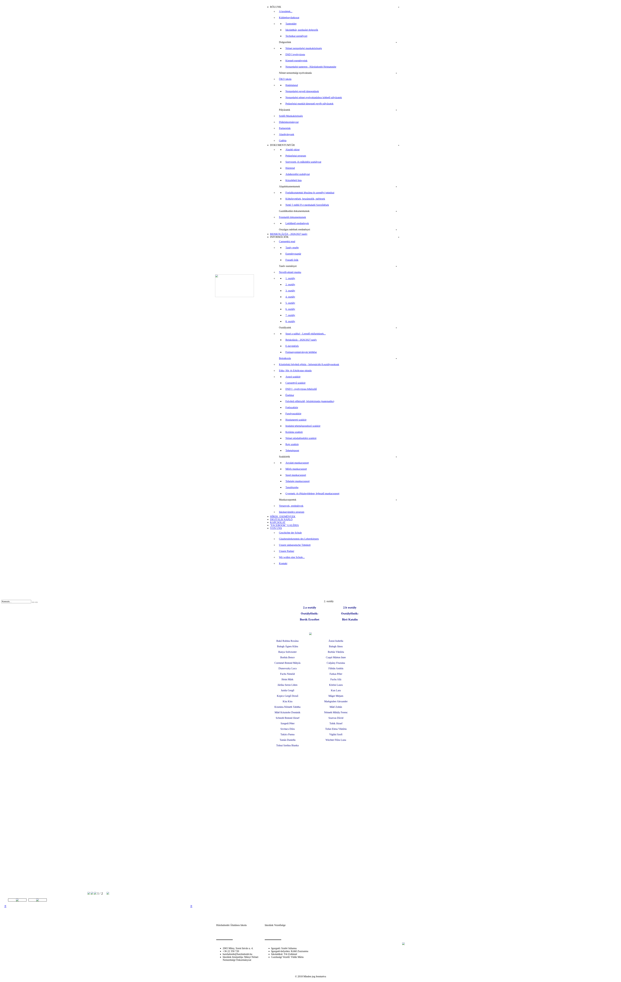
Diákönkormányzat (289, 122)
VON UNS (276, 528)
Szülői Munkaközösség (291, 116)
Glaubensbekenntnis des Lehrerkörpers (299, 538)
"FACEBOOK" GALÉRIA (284, 525)
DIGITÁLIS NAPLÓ (281, 519)
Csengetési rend (287, 241)
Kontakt (283, 563)
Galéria (282, 140)
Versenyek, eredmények (291, 505)
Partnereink (285, 128)
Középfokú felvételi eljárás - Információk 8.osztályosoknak (309, 364)
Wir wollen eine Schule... (292, 557)
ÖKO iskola (285, 79)
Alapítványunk (286, 134)
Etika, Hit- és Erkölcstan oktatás (295, 370)
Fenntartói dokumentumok (292, 217)
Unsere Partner (286, 551)
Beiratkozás (285, 358)
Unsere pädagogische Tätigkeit (294, 545)
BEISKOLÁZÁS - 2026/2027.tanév (288, 234)
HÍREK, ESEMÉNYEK (282, 516)
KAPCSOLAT (277, 522)
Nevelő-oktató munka (290, 272)
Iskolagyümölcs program (291, 512)
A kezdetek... (285, 11)
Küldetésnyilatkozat (289, 17)
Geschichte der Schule (290, 532)
